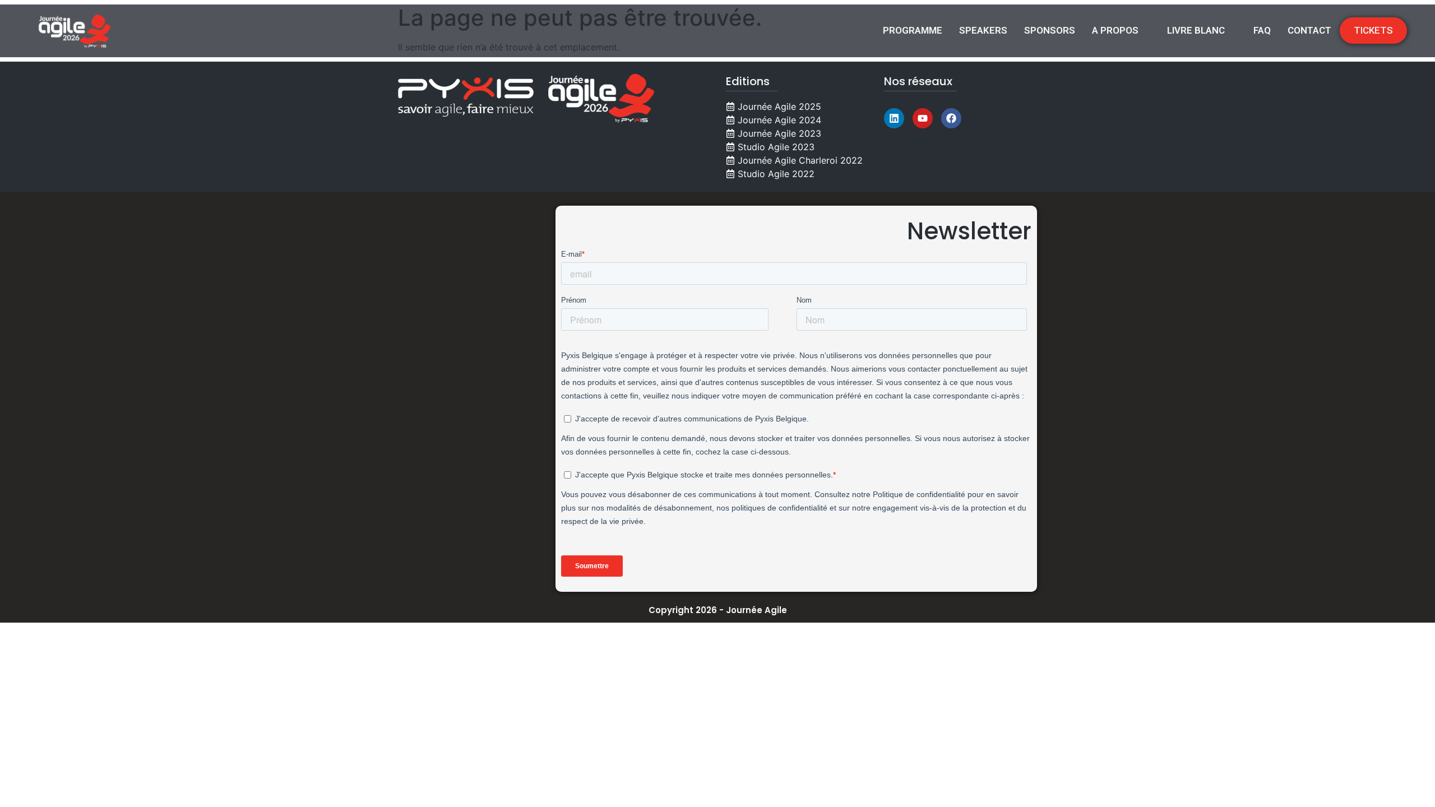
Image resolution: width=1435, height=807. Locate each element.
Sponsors (1049, 30)
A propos (1115, 30)
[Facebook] (951, 118)
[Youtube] (923, 118)
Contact (1309, 30)
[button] (1121, 30)
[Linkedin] (894, 118)
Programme (912, 30)
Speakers (983, 30)
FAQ (1262, 30)
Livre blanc (1196, 30)
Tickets (1373, 30)
